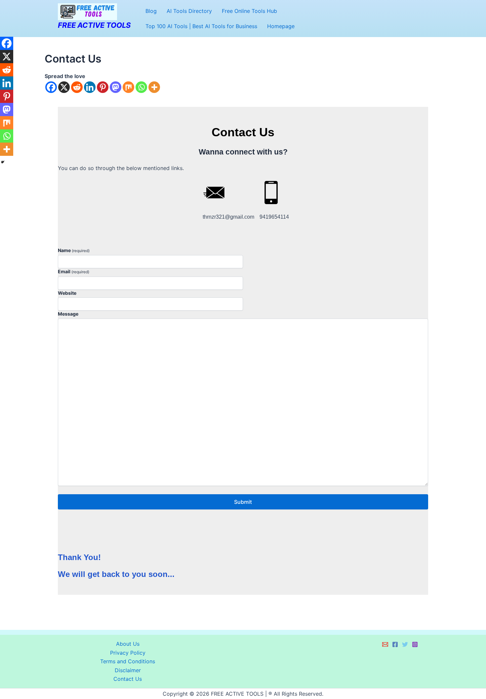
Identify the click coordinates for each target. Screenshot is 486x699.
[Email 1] (385, 644)
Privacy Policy (127, 652)
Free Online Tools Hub (249, 11)
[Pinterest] (102, 87)
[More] (154, 87)
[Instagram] (415, 644)
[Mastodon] (115, 87)
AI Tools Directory (189, 11)
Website (67, 293)
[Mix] (128, 87)
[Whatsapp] (141, 87)
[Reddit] (77, 87)
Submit (243, 502)
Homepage (281, 26)
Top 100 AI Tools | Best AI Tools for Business (201, 26)
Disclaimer (128, 670)
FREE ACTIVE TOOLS (94, 25)
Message (68, 314)
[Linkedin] (90, 87)
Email (73, 271)
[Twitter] (405, 644)
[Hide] (2, 162)
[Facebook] (51, 87)
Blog (151, 11)
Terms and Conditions (127, 661)
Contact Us (127, 679)
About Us (128, 643)
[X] (64, 87)
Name (74, 250)
